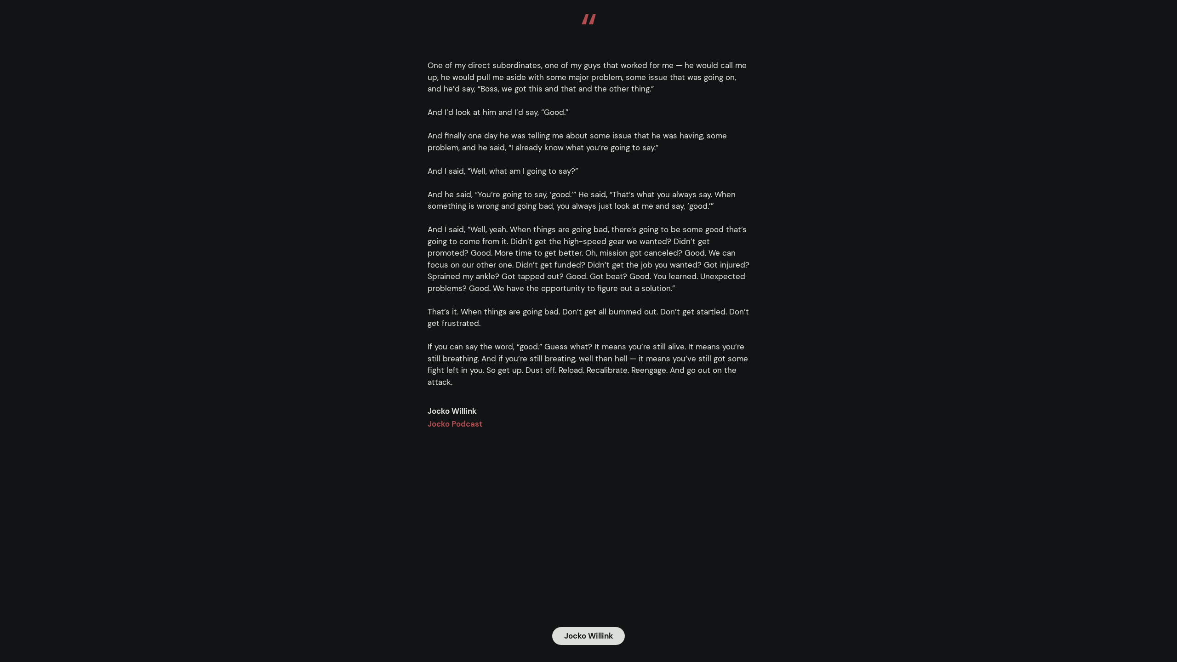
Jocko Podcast (455, 424)
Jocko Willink (588, 636)
